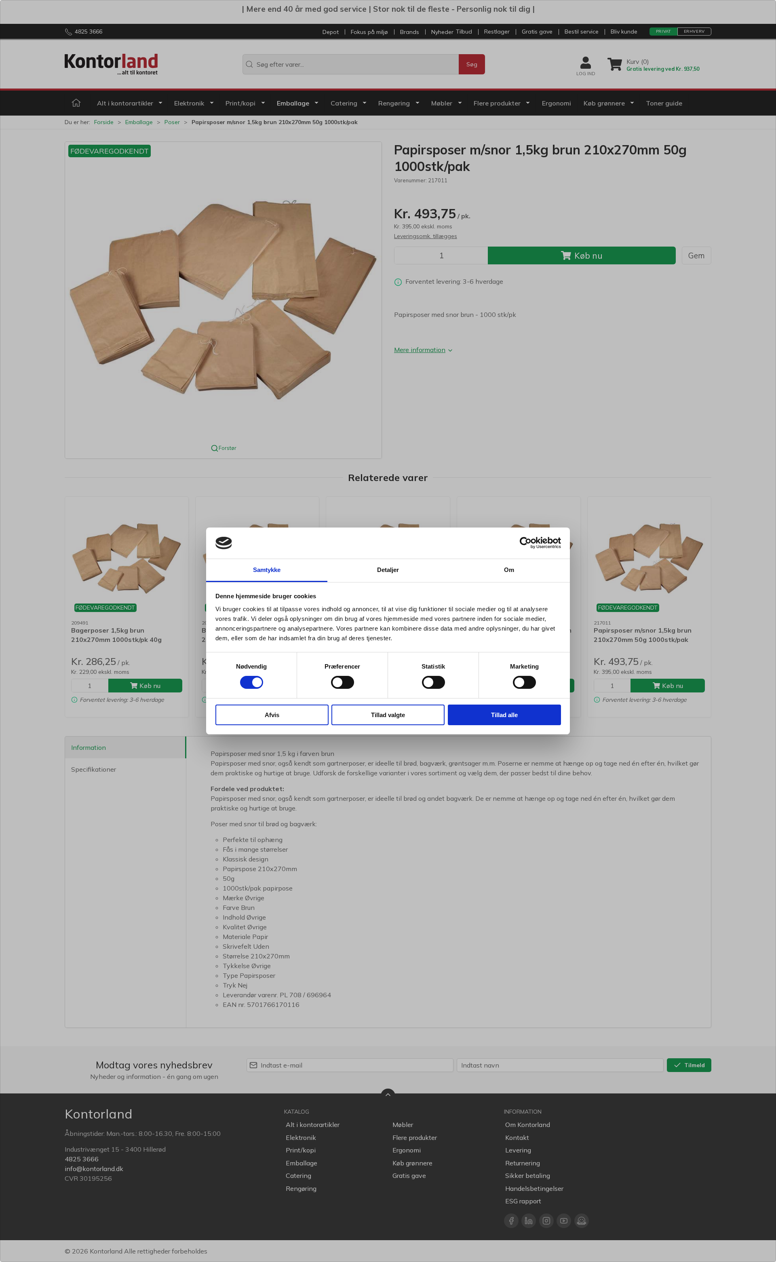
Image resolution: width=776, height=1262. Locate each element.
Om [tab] (509, 569)
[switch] (342, 682)
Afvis (272, 714)
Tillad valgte (388, 714)
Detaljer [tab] (388, 569)
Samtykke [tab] (267, 569)
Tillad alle (504, 714)
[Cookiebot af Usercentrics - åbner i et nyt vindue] (525, 543)
